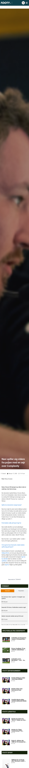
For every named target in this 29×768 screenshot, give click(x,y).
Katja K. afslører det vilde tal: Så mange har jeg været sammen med (18, 742)
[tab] (7, 590)
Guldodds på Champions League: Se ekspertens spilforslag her (18, 639)
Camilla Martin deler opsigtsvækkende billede (18, 700)
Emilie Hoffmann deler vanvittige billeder (18, 678)
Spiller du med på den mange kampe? (12, 505)
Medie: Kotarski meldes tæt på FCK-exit (12, 616)
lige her (7, 564)
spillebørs (4, 561)
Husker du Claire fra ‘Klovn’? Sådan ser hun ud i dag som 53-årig (18, 720)
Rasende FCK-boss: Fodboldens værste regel (14, 607)
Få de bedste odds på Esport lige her (11, 523)
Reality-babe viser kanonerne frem (16, 689)
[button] (26, 2)
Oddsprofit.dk (5, 553)
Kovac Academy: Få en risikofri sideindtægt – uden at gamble (18, 649)
